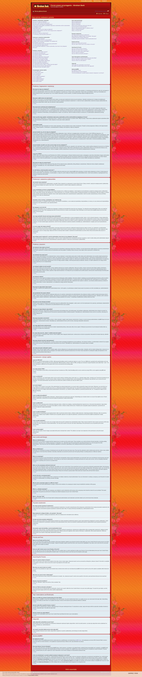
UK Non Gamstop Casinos (100, 11)
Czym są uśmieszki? (37, 73)
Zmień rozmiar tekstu (108, 11)
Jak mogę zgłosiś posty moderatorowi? (40, 63)
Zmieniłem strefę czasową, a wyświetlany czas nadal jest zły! (45, 41)
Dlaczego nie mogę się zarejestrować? (40, 33)
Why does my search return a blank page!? (80, 51)
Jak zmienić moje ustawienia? (39, 38)
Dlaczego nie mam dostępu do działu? (40, 59)
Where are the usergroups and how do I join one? (81, 25)
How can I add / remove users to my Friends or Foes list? (83, 44)
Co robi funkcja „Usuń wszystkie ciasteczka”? (42, 34)
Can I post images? (37, 75)
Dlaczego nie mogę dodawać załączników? (41, 60)
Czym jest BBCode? (37, 71)
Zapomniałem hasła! (37, 28)
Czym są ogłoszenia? (37, 77)
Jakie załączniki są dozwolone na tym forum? (81, 64)
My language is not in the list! (38, 42)
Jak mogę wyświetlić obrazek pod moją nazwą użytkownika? (45, 43)
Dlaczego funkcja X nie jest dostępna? (79, 71)
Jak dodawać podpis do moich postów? (40, 54)
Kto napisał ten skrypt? (76, 70)
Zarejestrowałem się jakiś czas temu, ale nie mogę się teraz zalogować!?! (47, 30)
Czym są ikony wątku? (37, 81)
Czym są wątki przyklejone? (38, 78)
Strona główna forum (41, 11)
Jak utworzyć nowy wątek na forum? (40, 51)
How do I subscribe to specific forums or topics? (81, 59)
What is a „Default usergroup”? (78, 29)
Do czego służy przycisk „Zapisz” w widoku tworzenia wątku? (45, 64)
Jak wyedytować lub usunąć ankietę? (40, 58)
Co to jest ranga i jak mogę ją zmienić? (40, 45)
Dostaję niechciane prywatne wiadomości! (80, 37)
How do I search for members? (78, 52)
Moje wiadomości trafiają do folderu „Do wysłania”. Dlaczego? (84, 36)
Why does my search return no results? (80, 49)
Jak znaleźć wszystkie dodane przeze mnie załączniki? (83, 66)
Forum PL (104, 1)
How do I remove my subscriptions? (79, 60)
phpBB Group (78, 640)
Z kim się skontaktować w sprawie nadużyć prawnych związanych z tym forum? (88, 72)
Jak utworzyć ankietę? (37, 55)
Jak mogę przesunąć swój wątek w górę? (41, 66)
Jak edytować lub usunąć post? (39, 53)
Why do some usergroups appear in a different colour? (82, 28)
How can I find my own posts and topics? (80, 53)
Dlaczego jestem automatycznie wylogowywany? (42, 24)
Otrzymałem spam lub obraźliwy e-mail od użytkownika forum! (84, 38)
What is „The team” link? (76, 30)
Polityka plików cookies (33, 675)
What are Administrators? (77, 21)
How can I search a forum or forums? (79, 48)
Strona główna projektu (86, 1)
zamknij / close (133, 673)
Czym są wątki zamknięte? (38, 80)
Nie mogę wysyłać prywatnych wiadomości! (80, 34)
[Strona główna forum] (41, 6)
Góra (35, 94)
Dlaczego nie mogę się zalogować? (40, 21)
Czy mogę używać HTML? (38, 72)
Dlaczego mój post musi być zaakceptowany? (42, 65)
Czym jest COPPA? (37, 31)
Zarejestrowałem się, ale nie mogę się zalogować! (43, 29)
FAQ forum (100, 13)
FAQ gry (107, 13)
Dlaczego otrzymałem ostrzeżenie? (40, 61)
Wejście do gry (97, 1)
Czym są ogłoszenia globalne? (39, 76)
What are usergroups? (76, 24)
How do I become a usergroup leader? (79, 26)
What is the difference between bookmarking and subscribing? (84, 57)
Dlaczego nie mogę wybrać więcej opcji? (41, 56)
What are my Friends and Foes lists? (79, 43)
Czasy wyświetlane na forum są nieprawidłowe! (42, 39)
